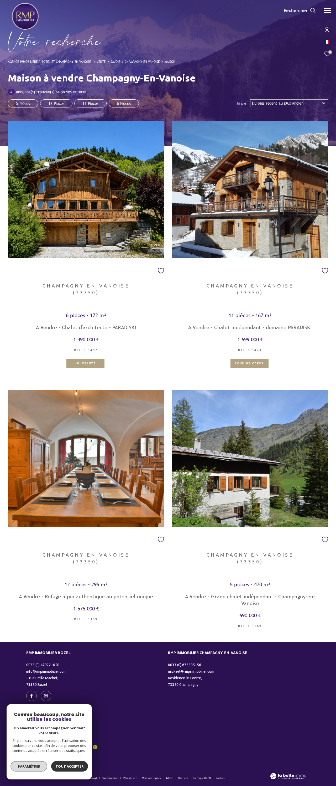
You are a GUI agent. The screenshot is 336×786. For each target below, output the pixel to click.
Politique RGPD (202, 778)
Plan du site (130, 778)
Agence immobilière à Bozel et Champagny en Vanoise (50, 62)
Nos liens (183, 778)
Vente (101, 62)
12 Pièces (56, 103)
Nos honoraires (110, 778)
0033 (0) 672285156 (184, 665)
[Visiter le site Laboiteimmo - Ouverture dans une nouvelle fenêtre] (288, 776)
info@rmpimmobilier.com (46, 671)
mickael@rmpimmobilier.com (191, 671)
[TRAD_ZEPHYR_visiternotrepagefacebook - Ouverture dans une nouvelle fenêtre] (31, 696)
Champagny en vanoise (142, 62)
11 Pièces (90, 103)
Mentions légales (151, 778)
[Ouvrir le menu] (327, 10)
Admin (170, 778)
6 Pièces (124, 103)
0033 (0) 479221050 (42, 665)
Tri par (241, 103)
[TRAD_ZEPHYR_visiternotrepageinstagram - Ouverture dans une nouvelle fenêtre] (46, 696)
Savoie (115, 62)
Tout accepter (69, 766)
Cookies (220, 778)
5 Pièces (23, 103)
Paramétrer (29, 766)
